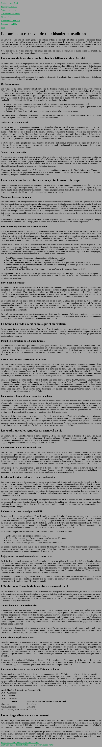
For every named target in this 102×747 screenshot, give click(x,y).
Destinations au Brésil (9, 3)
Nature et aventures (8, 10)
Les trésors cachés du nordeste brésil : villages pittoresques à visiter (27, 745)
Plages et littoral (7, 17)
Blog (3, 27)
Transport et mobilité (9, 24)
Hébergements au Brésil (10, 21)
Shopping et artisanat (9, 7)
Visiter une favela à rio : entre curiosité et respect (20, 743)
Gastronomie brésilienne (10, 13)
